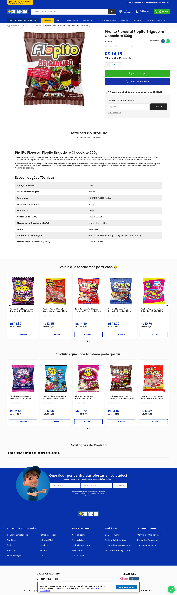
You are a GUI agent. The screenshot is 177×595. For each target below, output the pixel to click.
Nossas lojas (140, 3)
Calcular (158, 107)
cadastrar (120, 485)
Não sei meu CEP (114, 113)
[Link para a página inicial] (8, 25)
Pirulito (38, 25)
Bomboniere (28, 25)
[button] (9, 305)
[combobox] (73, 12)
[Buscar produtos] (112, 12)
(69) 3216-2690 (164, 3)
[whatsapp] (168, 41)
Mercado (16, 25)
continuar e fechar (126, 587)
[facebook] (163, 41)
